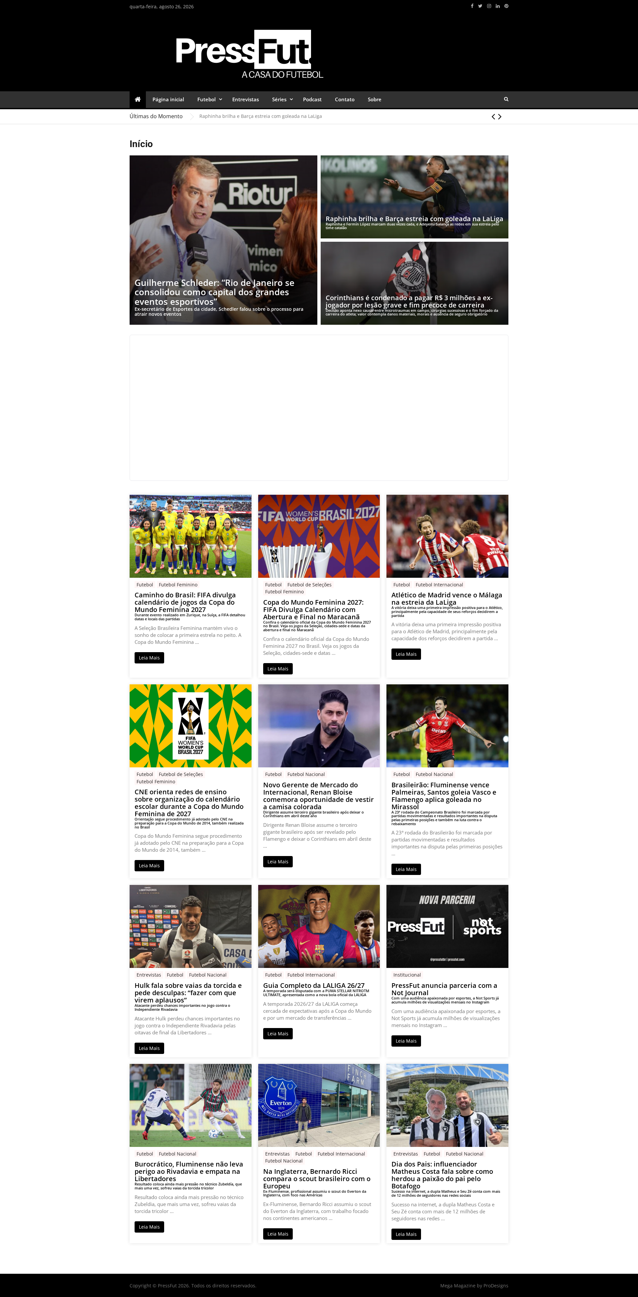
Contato (345, 99)
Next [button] (500, 116)
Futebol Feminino (178, 584)
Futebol (206, 99)
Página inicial (168, 99)
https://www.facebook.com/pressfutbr (472, 6)
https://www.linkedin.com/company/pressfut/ (498, 6)
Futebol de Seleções (309, 584)
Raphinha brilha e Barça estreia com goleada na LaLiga (260, 116)
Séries (279, 99)
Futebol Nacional (306, 774)
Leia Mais (149, 657)
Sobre (374, 99)
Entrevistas (245, 99)
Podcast (312, 99)
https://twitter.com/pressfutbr (480, 6)
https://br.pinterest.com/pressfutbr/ (506, 6)
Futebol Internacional (439, 584)
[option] (353, 116)
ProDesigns (495, 1285)
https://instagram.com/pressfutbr (489, 6)
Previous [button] (493, 116)
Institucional (407, 975)
